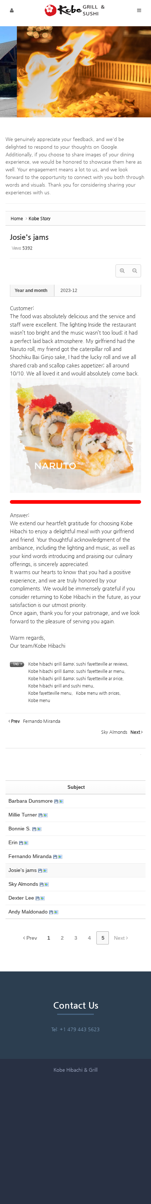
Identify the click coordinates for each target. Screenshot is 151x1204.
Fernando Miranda (30, 856)
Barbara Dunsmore (31, 801)
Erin (13, 842)
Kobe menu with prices (97, 693)
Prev (31, 938)
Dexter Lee (22, 898)
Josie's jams (29, 237)
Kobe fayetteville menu (49, 693)
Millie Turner (23, 815)
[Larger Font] (122, 271)
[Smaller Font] (134, 271)
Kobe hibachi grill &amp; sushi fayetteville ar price (75, 678)
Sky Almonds (24, 884)
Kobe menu (39, 700)
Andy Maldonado (28, 912)
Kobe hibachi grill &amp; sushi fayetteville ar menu (76, 671)
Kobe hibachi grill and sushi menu (60, 685)
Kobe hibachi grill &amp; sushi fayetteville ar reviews (77, 664)
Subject (76, 787)
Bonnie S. (20, 828)
